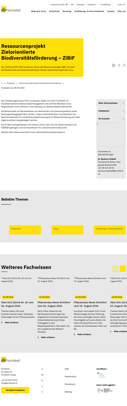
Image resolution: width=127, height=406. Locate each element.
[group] (21, 221)
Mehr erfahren (11, 322)
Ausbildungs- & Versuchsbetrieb (89, 11)
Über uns (121, 11)
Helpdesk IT (91, 5)
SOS (72, 5)
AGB (67, 369)
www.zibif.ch (25, 132)
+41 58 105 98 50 (106, 168)
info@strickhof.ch (9, 383)
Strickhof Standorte (15, 390)
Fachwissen (54, 11)
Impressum (70, 384)
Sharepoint (80, 5)
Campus (110, 11)
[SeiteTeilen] (119, 65)
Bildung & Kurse (38, 11)
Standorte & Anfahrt (58, 5)
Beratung (67, 11)
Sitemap (68, 391)
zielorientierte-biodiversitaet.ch (50, 132)
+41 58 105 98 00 (9, 380)
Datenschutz (70, 376)
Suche (120, 5)
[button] (123, 269)
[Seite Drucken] (113, 65)
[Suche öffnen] (124, 65)
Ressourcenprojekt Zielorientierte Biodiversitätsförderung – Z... (41, 83)
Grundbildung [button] (105, 5)
